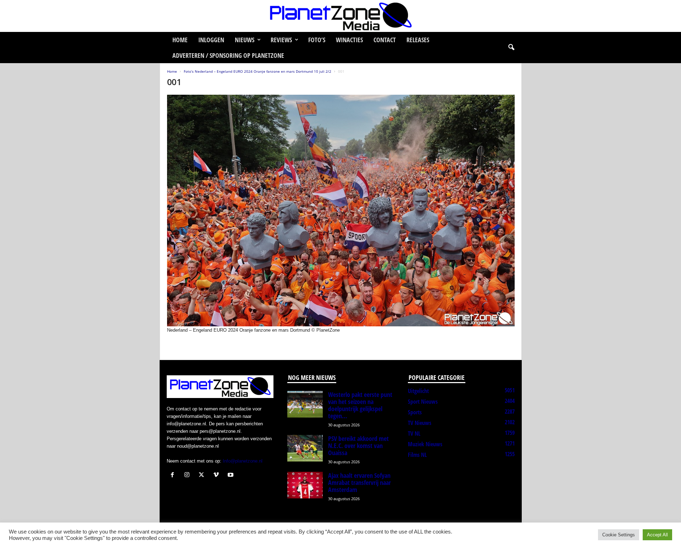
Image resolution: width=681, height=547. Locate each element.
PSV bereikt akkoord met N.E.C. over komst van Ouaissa (358, 445)
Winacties (349, 39)
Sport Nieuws (423, 401)
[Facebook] (174, 475)
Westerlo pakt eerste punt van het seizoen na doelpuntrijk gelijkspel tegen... (360, 405)
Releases (417, 39)
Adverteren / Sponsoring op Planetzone (228, 55)
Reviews (281, 39)
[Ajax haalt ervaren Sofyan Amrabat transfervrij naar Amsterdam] (305, 485)
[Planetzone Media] (340, 16)
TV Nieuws (419, 423)
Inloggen (211, 39)
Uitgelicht (418, 391)
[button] (511, 47)
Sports (415, 412)
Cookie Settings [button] (618, 534)
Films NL (417, 455)
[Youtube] (231, 475)
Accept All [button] (657, 534)
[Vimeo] (217, 475)
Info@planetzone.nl (242, 461)
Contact (384, 39)
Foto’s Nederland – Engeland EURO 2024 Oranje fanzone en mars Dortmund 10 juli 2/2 (257, 71)
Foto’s (316, 39)
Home (180, 39)
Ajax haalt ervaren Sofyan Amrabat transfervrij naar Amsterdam (359, 482)
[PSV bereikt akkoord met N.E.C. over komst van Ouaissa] (305, 448)
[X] (203, 475)
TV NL (414, 433)
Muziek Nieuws (425, 444)
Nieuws (244, 39)
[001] (341, 210)
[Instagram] (188, 475)
